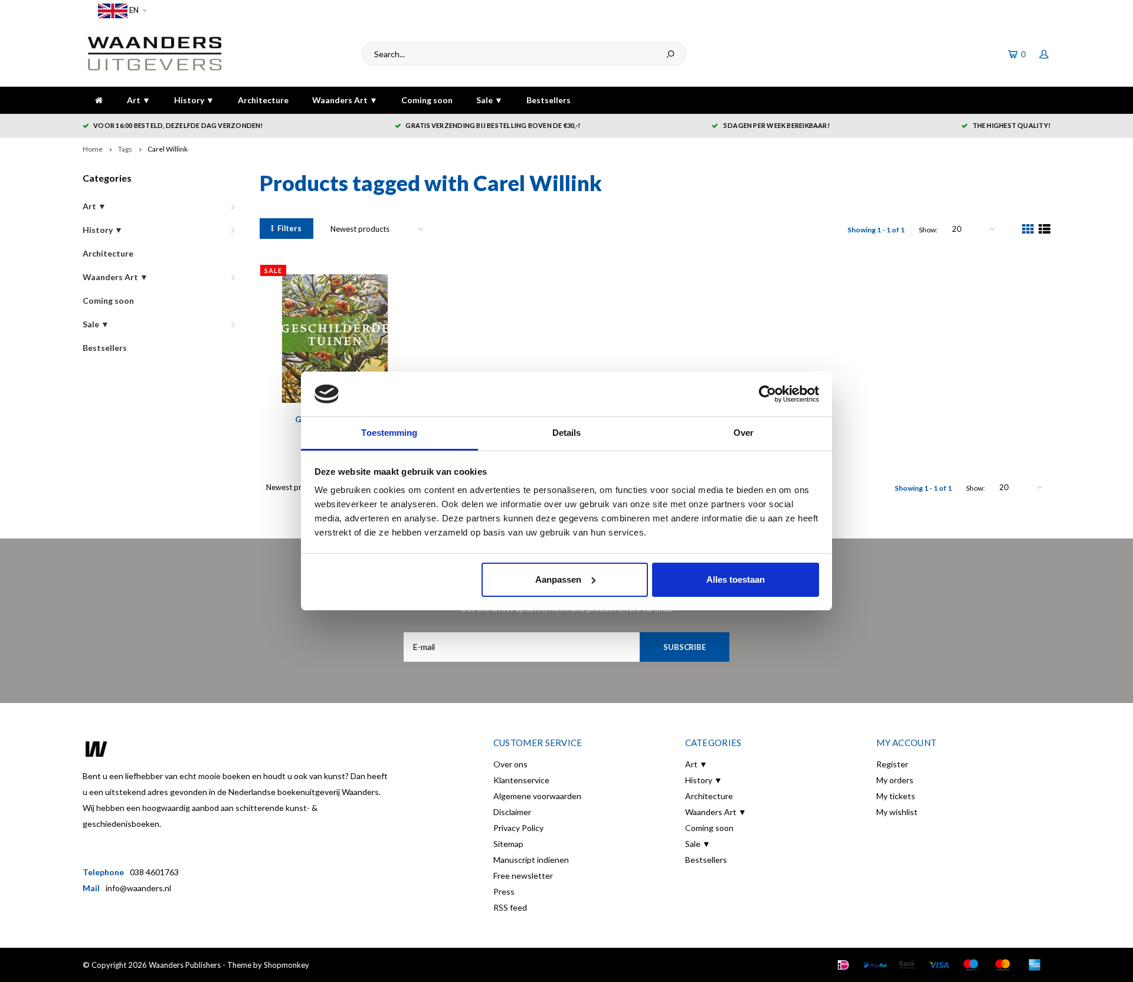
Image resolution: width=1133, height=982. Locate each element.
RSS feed (510, 907)
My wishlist (897, 812)
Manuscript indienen (531, 860)
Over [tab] (743, 433)
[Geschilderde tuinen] (335, 338)
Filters (289, 228)
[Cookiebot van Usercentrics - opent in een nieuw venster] (767, 394)
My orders (894, 780)
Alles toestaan (735, 579)
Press (504, 891)
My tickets (895, 796)
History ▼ (194, 100)
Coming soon (427, 100)
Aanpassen (558, 579)
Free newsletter (523, 876)
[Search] (670, 53)
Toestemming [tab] (389, 433)
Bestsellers (548, 100)
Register (892, 764)
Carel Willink (168, 148)
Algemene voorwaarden (537, 796)
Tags (125, 148)
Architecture (263, 100)
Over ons (510, 764)
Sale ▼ (489, 100)
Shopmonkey (286, 965)
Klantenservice (521, 780)
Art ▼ (138, 100)
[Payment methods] (843, 965)
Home (93, 148)
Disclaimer (512, 812)
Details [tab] (566, 433)
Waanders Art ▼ (345, 100)
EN (133, 10)
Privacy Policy (518, 828)
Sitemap (508, 844)
